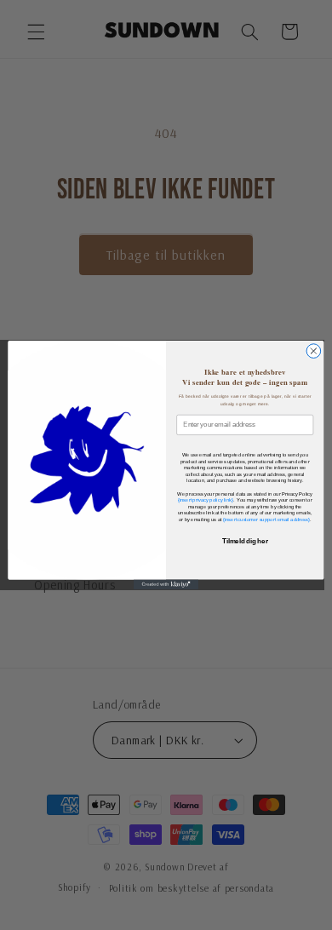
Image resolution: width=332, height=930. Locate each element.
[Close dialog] (313, 351)
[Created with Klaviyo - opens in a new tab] (166, 584)
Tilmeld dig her (244, 541)
